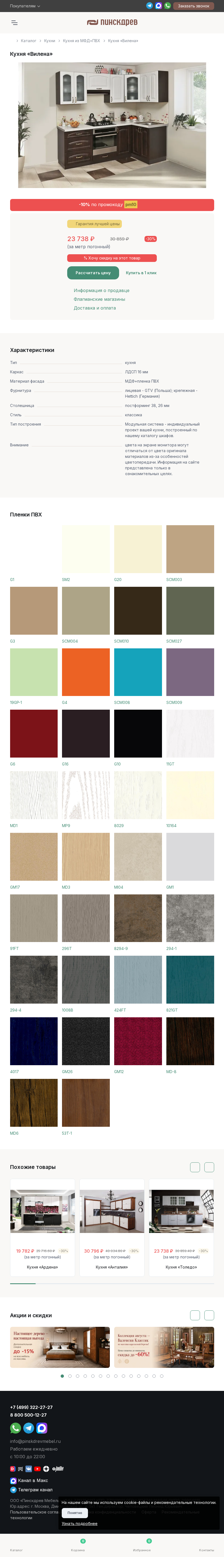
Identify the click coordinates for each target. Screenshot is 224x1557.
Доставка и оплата (95, 308)
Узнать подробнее (80, 1523)
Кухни (49, 40)
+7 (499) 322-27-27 (31, 1407)
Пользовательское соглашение (40, 1512)
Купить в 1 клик (141, 272)
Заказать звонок (193, 6)
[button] (62, 1376)
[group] (60, 1347)
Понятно (74, 1513)
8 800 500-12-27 (28, 1415)
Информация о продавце (101, 290)
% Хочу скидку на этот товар (112, 258)
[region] (112, 38)
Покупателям (23, 6)
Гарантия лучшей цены (98, 223)
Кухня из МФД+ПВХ (81, 40)
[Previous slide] (20, 127)
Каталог (28, 40)
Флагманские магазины (99, 299)
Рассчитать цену (93, 272)
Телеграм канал (34, 1489)
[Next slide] (204, 127)
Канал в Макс (32, 1480)
